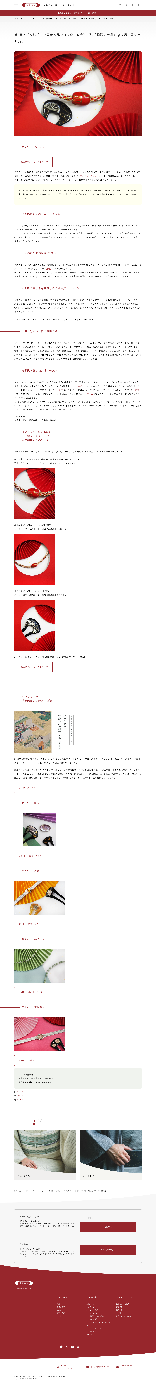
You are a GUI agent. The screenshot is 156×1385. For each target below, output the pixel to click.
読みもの (42, 1191)
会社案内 (119, 1313)
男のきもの (90, 1307)
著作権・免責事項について (22, 1376)
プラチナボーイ (95, 1313)
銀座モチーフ (95, 1331)
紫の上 (90, 394)
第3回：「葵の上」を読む (31, 992)
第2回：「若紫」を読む (30, 924)
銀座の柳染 (94, 1319)
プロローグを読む (27, 788)
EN (120, 5)
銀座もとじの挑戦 (122, 1304)
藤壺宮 (49, 269)
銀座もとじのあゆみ (123, 1316)
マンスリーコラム (88, 176)
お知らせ (60, 1316)
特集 (58, 1304)
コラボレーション (96, 1328)
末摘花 (138, 390)
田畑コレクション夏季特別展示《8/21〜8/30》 (78, 13)
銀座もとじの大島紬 (97, 1316)
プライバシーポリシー (40, 1376)
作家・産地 (90, 1334)
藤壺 (61, 390)
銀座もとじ (30, 5)
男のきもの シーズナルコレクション (99, 1324)
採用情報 (119, 1310)
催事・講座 (61, 1313)
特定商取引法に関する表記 (56, 1376)
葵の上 (81, 386)
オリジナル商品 (92, 1310)
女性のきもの (91, 1304)
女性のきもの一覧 (50, 5)
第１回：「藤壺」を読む (30, 856)
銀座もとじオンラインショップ (24, 1191)
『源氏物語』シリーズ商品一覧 (33, 162)
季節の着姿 (61, 1307)
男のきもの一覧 (68, 5)
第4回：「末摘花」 (28, 1060)
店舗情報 (119, 1307)
